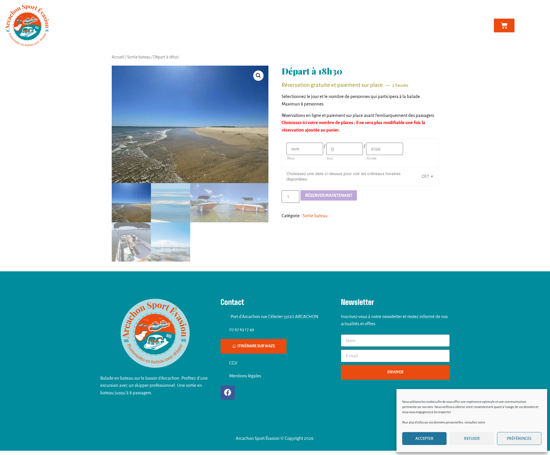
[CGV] (223, 363)
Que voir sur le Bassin (310, 25)
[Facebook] (228, 392)
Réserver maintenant (328, 195)
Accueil (118, 57)
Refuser (472, 438)
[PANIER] (504, 25)
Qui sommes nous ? (220, 25)
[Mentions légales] (223, 376)
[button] (258, 75)
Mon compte (394, 25)
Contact (370, 25)
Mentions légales (245, 375)
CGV (233, 362)
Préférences (519, 438)
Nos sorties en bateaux (260, 25)
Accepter (424, 438)
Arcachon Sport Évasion (178, 25)
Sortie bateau (138, 57)
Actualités (349, 25)
